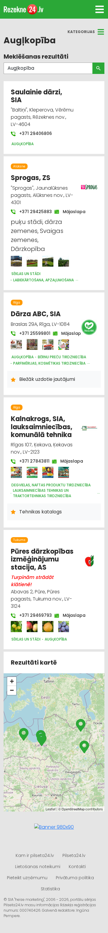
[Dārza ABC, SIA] (16, 344)
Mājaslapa (71, 212)
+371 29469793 (32, 615)
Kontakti (77, 867)
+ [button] (12, 681)
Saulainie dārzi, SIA (36, 96)
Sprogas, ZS (30, 177)
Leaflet (51, 808)
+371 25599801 (32, 333)
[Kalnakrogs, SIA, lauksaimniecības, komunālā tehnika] (16, 472)
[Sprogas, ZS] (16, 261)
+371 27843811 (31, 461)
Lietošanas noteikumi (37, 867)
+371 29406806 (35, 133)
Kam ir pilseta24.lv (35, 855)
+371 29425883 (32, 212)
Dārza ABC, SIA (36, 314)
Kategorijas (81, 31)
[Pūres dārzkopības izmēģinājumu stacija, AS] (16, 626)
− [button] (12, 690)
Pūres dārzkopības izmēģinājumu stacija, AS (42, 559)
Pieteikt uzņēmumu (27, 878)
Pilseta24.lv (74, 855)
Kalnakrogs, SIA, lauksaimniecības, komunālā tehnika (41, 426)
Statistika (50, 889)
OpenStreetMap (73, 808)
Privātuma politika (75, 878)
